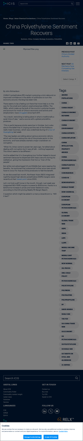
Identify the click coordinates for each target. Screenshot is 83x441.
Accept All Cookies (51, 437)
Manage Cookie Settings (32, 437)
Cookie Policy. (63, 431)
